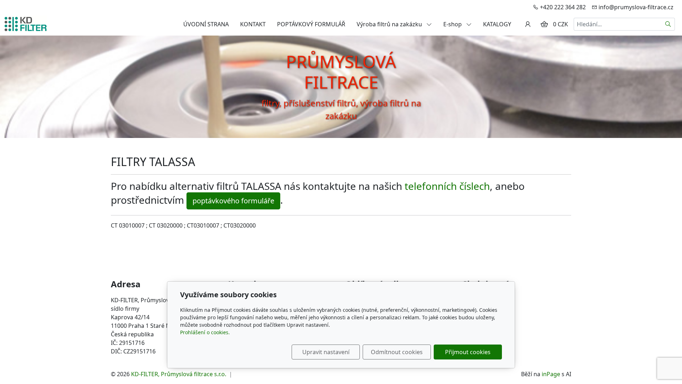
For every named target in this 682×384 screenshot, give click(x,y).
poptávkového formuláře (233, 201)
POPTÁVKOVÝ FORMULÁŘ (311, 24)
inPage (551, 374)
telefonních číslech (447, 186)
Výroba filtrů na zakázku (390, 24)
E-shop (453, 24)
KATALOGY (497, 24)
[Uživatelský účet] (528, 24)
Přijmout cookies (468, 352)
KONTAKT (253, 24)
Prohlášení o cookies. (205, 332)
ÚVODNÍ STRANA (206, 24)
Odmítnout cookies (397, 352)
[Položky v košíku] (544, 24)
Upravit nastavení (326, 352)
